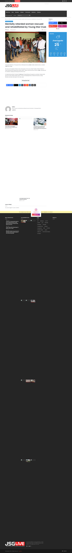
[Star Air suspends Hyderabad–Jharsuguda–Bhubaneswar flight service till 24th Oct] (28, 259)
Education (17, 12)
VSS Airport (39, 233)
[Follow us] (36, 210)
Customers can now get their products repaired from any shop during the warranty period (40, 127)
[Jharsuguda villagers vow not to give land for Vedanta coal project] (33, 259)
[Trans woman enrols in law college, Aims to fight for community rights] (23, 221)
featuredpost (39, 224)
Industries (33, 12)
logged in (11, 207)
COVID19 (38, 222)
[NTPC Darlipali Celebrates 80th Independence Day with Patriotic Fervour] (28, 339)
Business (39, 12)
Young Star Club (26, 80)
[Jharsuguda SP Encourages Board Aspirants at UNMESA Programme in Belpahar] (23, 419)
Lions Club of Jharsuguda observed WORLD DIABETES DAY (11, 127)
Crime (42, 222)
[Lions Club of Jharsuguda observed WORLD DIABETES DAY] (11, 121)
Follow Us (54, 217)
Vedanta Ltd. (39, 231)
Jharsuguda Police (40, 226)
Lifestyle (21, 12)
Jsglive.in (20, 551)
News (13, 12)
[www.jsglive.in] (11, 6)
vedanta (46, 229)
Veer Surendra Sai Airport (46, 231)
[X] (28, 546)
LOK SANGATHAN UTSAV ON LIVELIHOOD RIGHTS (24, 199)
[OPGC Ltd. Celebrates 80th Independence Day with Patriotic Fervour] (23, 339)
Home (7, 19)
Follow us (36, 214)
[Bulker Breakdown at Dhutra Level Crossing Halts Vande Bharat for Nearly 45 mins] (28, 460)
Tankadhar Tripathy (40, 229)
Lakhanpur (45, 226)
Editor (8, 29)
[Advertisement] (45, 6)
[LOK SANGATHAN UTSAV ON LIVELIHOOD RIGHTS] (25, 157)
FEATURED (46, 222)
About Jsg (8, 12)
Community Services (14, 19)
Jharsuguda (44, 224)
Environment (27, 12)
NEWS (10, 19)
